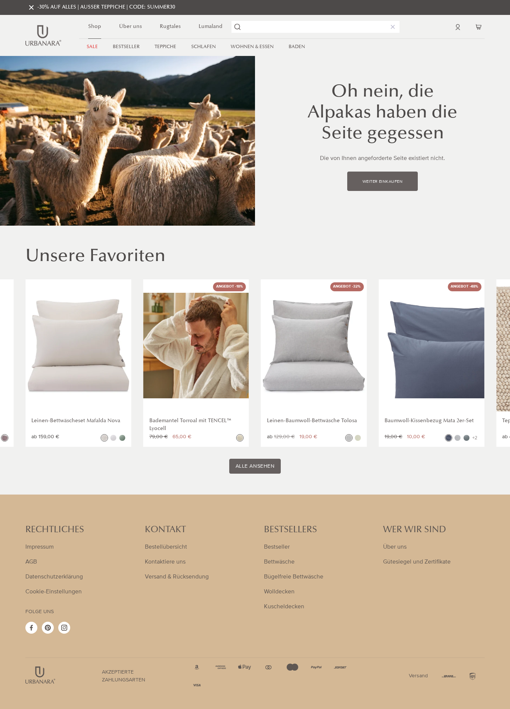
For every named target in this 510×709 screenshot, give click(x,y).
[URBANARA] (43, 35)
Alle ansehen (255, 466)
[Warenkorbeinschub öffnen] (479, 27)
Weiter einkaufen (382, 181)
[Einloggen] (458, 27)
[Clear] (391, 26)
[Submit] (237, 27)
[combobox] (315, 27)
